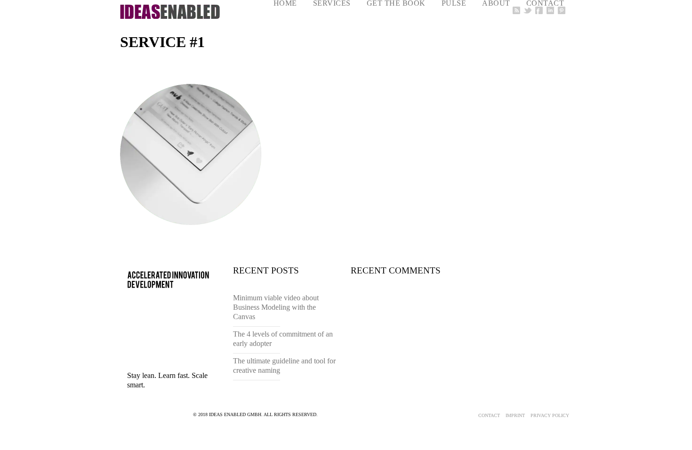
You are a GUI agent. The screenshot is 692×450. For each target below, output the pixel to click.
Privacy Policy (550, 415)
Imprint (515, 415)
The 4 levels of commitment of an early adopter (283, 338)
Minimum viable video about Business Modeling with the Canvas (276, 307)
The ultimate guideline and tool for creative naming (284, 365)
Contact (489, 415)
